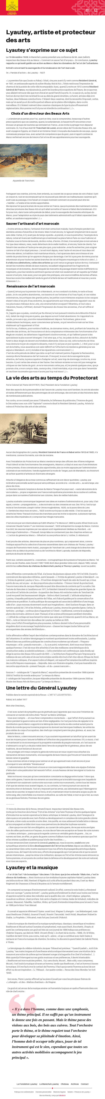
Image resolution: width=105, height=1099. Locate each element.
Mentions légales (59, 1092)
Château (65, 1084)
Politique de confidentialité (24, 1092)
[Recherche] (96, 10)
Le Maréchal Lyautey (49, 1084)
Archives (75, 1084)
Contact (84, 1084)
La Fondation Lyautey (27, 1084)
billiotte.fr (62, 1095)
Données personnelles (43, 1092)
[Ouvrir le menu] (87, 10)
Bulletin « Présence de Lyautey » (79, 1092)
